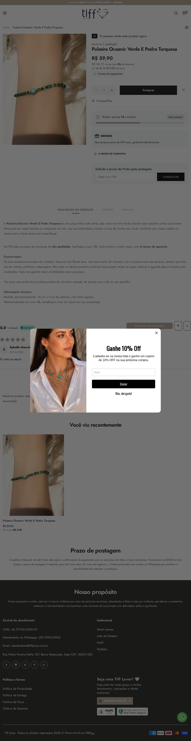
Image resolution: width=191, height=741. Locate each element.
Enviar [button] (123, 384)
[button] (156, 332)
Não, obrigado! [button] (123, 393)
